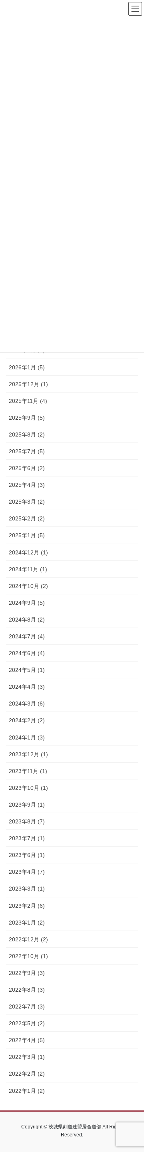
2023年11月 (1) (28, 771)
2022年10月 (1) (28, 956)
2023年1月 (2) (27, 922)
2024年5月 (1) (27, 670)
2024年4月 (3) (27, 687)
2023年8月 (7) (27, 821)
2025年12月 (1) (28, 384)
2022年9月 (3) (27, 973)
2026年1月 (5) (27, 367)
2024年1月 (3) (27, 737)
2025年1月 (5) (27, 535)
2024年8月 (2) (27, 619)
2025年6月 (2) (27, 468)
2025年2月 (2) (27, 518)
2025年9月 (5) (27, 418)
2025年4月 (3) (27, 485)
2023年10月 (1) (28, 788)
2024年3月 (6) (27, 703)
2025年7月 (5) (27, 451)
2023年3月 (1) (27, 888)
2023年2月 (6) (27, 906)
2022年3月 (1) (27, 1057)
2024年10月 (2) (28, 586)
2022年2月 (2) (27, 1073)
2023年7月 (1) (27, 838)
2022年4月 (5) (27, 1040)
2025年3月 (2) (27, 501)
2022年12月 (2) (28, 939)
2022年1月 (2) (27, 1091)
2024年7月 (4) (27, 636)
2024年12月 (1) (28, 552)
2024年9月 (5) (27, 603)
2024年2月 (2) (27, 720)
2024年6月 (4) (27, 653)
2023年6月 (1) (27, 855)
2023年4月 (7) (27, 872)
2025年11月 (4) (28, 401)
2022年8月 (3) (27, 990)
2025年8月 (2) (27, 434)
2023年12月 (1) (28, 754)
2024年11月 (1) (28, 569)
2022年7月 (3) (27, 1006)
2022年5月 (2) (27, 1023)
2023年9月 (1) (27, 804)
